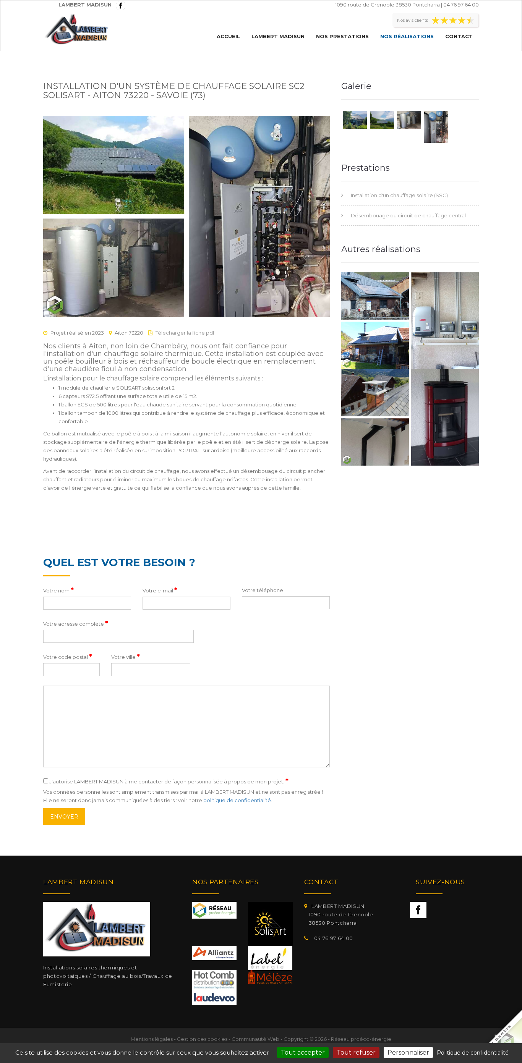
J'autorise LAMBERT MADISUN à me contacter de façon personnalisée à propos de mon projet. (168, 781)
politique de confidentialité (237, 800)
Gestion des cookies (202, 1039)
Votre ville (125, 656)
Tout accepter (303, 1052)
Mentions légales (152, 1039)
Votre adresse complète (75, 623)
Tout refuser (356, 1052)
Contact (459, 36)
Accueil (228, 36)
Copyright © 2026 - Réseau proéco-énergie (337, 1039)
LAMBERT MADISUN (278, 36)
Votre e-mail (160, 590)
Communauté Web (255, 1039)
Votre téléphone (262, 590)
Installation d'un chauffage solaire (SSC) (399, 195)
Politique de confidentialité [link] (473, 1052)
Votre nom (58, 590)
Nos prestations (342, 36)
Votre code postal (67, 656)
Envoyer (64, 816)
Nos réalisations (407, 36)
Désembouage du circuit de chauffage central (408, 215)
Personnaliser (408, 1052)
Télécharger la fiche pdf (185, 333)
